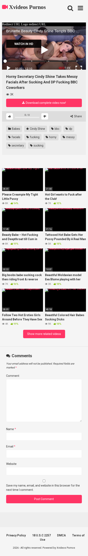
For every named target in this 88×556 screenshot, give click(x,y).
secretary (17, 145)
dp (70, 128)
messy (70, 137)
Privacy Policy (16, 535)
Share (77, 116)
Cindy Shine (37, 128)
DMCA (61, 535)
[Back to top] (80, 548)
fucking (34, 137)
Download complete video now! (45, 102)
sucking (38, 145)
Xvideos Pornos (27, 7)
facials (15, 137)
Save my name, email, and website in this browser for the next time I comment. (43, 487)
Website (11, 463)
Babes (15, 128)
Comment (12, 375)
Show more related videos (44, 334)
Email (10, 446)
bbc (56, 128)
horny (52, 137)
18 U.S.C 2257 (41, 535)
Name (11, 429)
